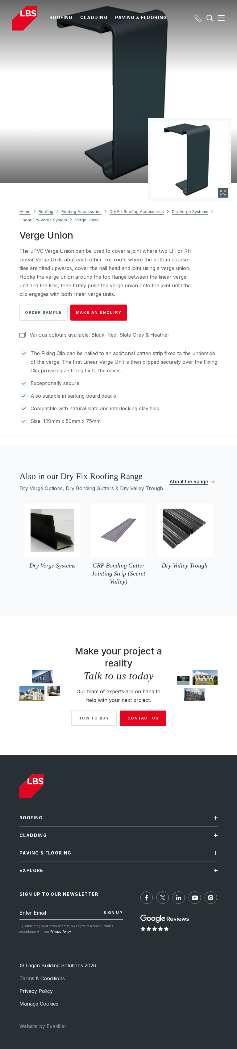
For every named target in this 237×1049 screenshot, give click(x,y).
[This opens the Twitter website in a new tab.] (162, 897)
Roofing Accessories (81, 211)
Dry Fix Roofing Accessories (137, 211)
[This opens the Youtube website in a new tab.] (195, 897)
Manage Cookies (38, 1004)
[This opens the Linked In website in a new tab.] (179, 897)
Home (25, 211)
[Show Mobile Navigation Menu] (219, 18)
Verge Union (87, 219)
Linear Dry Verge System (43, 219)
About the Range (188, 482)
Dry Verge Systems (190, 211)
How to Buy (93, 718)
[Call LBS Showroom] (198, 18)
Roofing (61, 17)
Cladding (94, 17)
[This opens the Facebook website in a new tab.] (146, 897)
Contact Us (143, 718)
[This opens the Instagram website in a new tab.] (211, 897)
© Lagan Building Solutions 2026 (57, 965)
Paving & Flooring (141, 17)
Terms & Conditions (42, 978)
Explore (31, 870)
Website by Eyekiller (42, 1026)
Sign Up (112, 912)
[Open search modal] (209, 18)
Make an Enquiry (99, 312)
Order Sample (43, 312)
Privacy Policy (60, 931)
